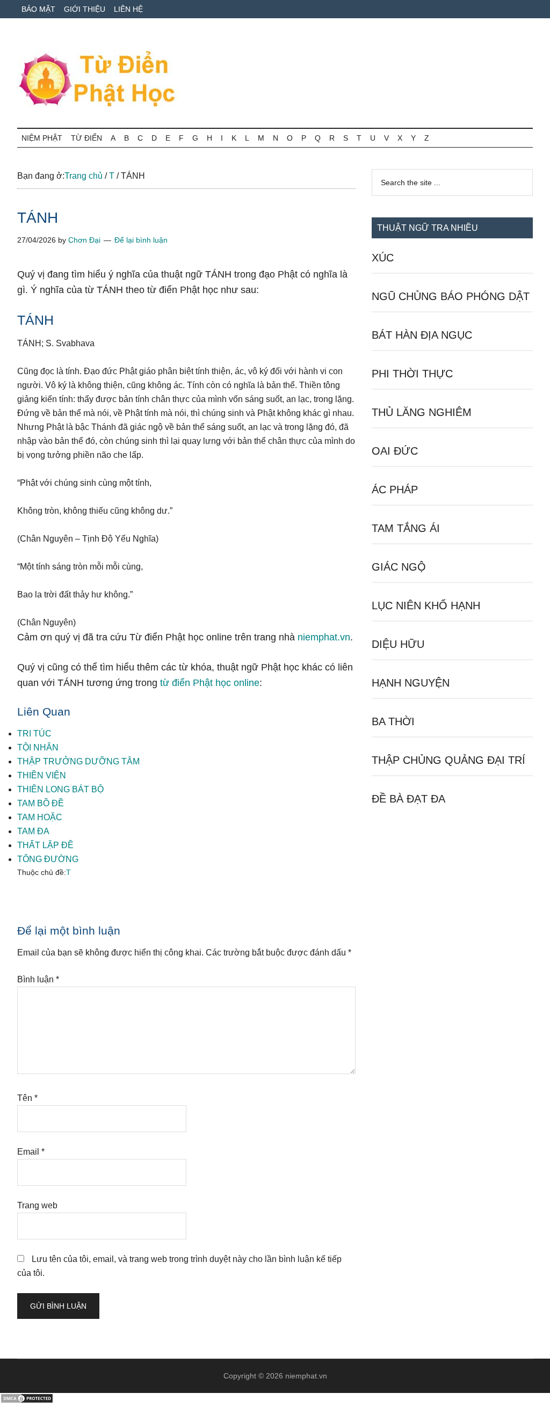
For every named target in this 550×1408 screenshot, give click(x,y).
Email (31, 1151)
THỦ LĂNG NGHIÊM (422, 412)
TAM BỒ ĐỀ (40, 803)
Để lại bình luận (141, 240)
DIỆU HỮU (398, 644)
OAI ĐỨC (395, 451)
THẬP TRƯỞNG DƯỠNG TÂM (78, 761)
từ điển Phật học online (209, 682)
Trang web (37, 1205)
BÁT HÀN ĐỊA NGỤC (422, 335)
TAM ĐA (33, 831)
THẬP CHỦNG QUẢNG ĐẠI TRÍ (448, 760)
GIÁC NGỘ (399, 567)
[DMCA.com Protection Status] (27, 1400)
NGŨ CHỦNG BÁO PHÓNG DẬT (451, 296)
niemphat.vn (324, 637)
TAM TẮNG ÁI (406, 528)
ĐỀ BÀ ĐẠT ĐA (408, 799)
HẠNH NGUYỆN (411, 683)
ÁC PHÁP (395, 489)
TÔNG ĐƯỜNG (47, 859)
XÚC (383, 258)
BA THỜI (393, 721)
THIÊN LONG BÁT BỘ (60, 789)
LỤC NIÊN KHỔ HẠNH (426, 605)
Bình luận (38, 979)
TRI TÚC (34, 733)
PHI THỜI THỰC (412, 374)
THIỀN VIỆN (41, 775)
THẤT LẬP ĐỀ (45, 845)
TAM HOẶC (39, 817)
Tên (27, 1098)
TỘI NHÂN (38, 747)
